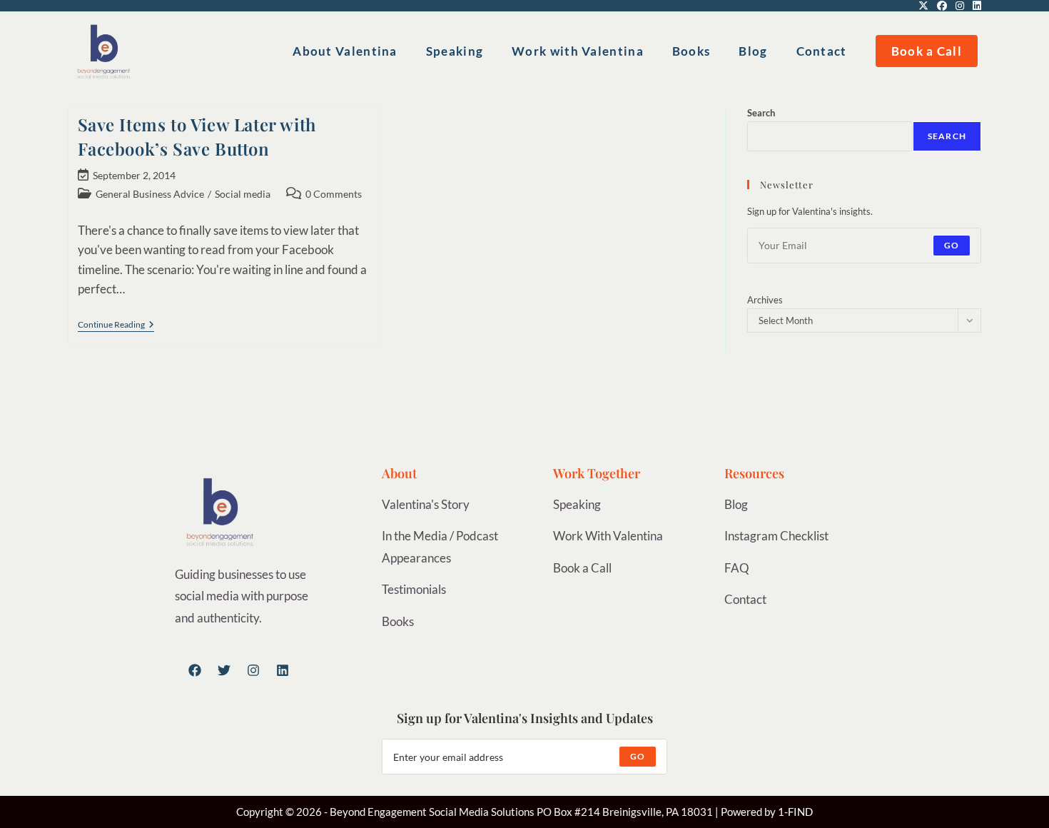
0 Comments (333, 194)
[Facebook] (195, 670)
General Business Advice (150, 194)
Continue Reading (116, 325)
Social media (242, 194)
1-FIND (795, 811)
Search (761, 112)
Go (951, 245)
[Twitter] (224, 670)
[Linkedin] (282, 670)
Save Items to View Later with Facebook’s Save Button (197, 136)
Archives (765, 300)
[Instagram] (253, 670)
